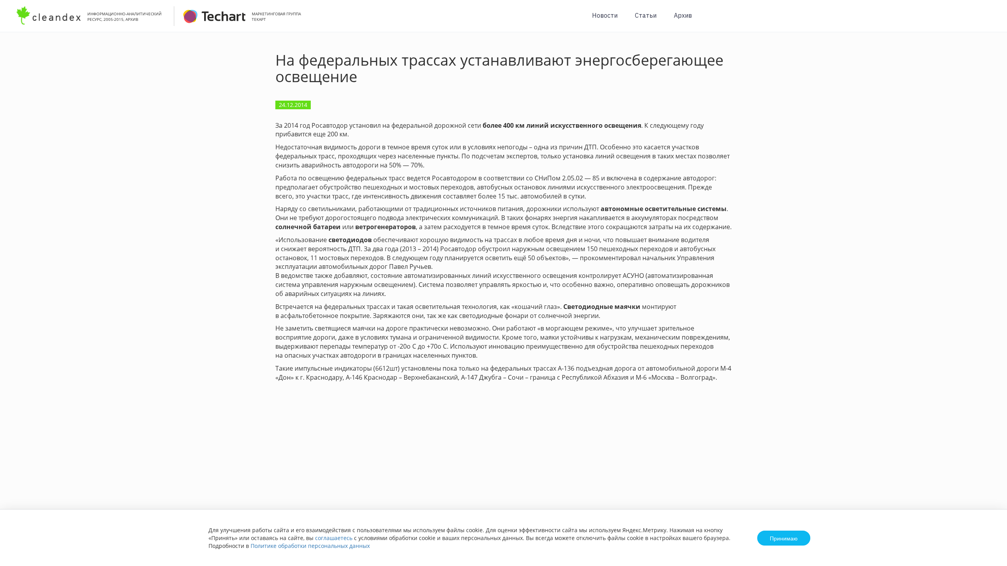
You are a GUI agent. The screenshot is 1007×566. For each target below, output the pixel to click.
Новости (605, 15)
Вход (989, 20)
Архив (683, 15)
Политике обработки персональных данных (310, 545)
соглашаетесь (333, 538)
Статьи (646, 15)
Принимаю (784, 538)
